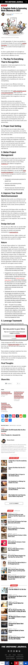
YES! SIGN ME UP (21, 336)
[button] (14, 329)
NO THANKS (14, 338)
